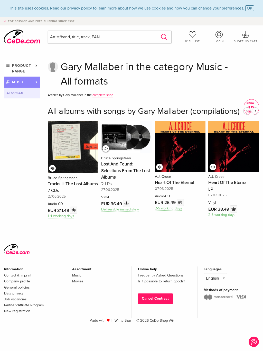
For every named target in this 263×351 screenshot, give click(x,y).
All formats (15, 93)
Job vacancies (15, 299)
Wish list (192, 41)
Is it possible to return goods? (161, 281)
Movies (77, 281)
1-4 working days (61, 216)
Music (18, 82)
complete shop (102, 95)
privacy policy (79, 8)
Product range (21, 68)
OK (249, 8)
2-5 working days (168, 208)
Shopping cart (246, 41)
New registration (17, 311)
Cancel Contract (155, 298)
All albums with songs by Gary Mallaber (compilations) (144, 111)
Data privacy (14, 293)
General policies (17, 287)
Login (219, 41)
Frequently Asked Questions (161, 275)
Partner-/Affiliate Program (24, 305)
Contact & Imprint (17, 275)
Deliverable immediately (120, 209)
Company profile (17, 281)
